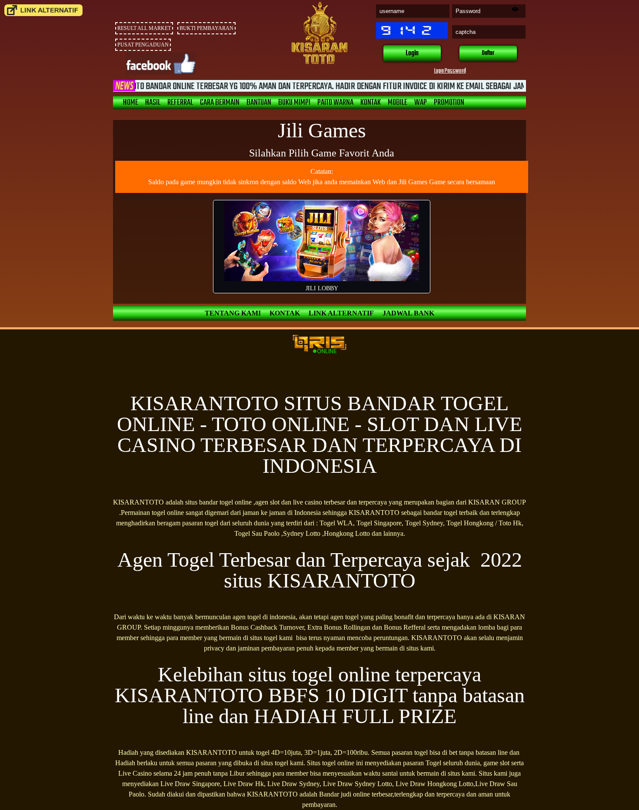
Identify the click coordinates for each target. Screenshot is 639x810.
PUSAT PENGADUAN (143, 45)
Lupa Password (450, 71)
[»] (43, 10)
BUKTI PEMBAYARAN (206, 28)
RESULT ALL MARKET (144, 28)
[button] (412, 53)
